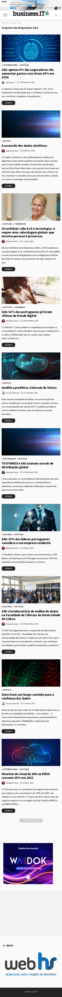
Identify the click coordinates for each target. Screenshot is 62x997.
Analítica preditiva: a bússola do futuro (29, 387)
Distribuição (9, 459)
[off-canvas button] (5, 15)
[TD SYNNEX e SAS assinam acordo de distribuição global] (31, 441)
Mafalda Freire (12, 151)
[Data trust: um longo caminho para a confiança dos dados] (31, 673)
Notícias (24, 65)
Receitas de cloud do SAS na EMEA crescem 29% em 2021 (26, 776)
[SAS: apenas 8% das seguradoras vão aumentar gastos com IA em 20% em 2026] (31, 48)
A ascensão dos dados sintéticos (24, 145)
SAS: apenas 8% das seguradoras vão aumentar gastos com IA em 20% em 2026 (28, 73)
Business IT (10, 82)
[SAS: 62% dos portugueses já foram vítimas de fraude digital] (31, 290)
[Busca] (56, 15)
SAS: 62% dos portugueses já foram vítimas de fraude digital (27, 314)
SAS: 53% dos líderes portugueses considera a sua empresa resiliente (26, 541)
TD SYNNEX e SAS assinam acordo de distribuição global (27, 465)
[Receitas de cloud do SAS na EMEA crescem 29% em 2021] (31, 752)
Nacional (7, 534)
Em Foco (7, 141)
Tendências (20, 224)
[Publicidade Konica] (28, 863)
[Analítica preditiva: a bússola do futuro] (31, 366)
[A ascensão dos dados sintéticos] (31, 124)
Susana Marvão (12, 393)
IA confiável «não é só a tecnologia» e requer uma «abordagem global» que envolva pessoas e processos (28, 232)
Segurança (20, 307)
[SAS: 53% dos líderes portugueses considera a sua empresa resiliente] (31, 517)
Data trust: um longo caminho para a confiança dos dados (28, 696)
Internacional (10, 65)
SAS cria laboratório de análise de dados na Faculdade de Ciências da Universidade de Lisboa (31, 615)
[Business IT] (31, 13)
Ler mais (8, 103)
